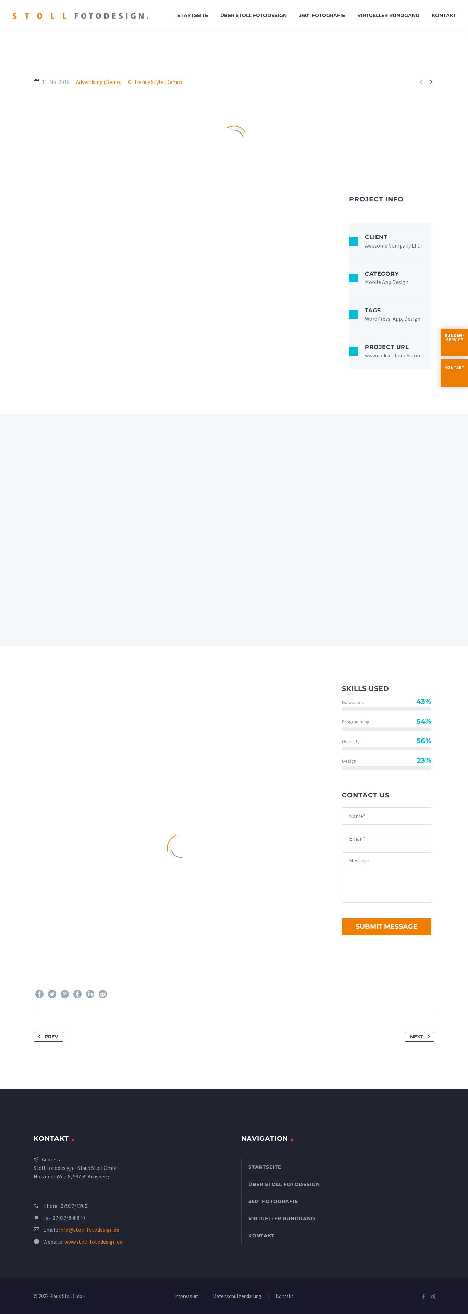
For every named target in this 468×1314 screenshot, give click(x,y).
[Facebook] (39, 994)
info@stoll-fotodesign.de (89, 1229)
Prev (51, 1037)
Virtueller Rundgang (388, 15)
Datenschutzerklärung (237, 1296)
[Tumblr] (77, 994)
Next (416, 1037)
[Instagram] (432, 1296)
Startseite (192, 15)
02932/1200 (74, 1205)
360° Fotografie (322, 15)
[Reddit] (103, 994)
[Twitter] (52, 994)
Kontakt (444, 15)
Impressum (187, 1296)
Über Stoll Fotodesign (253, 15)
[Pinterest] (65, 994)
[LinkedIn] (90, 994)
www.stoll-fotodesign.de (93, 1241)
